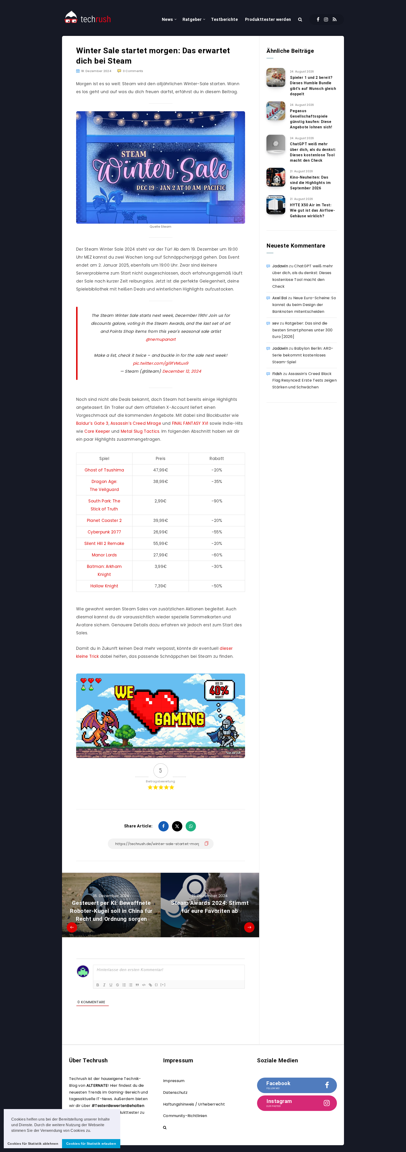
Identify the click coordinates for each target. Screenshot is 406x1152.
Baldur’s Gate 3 (92, 423)
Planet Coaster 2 (104, 520)
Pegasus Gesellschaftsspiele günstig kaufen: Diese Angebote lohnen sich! (311, 119)
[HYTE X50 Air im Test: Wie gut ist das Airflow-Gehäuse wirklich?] (275, 204)
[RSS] (334, 19)
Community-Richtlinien (185, 1115)
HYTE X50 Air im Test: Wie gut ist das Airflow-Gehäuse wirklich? (312, 210)
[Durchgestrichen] (117, 985)
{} (156, 984)
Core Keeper (97, 431)
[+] (163, 984)
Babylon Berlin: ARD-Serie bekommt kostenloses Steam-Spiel (302, 355)
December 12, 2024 (181, 371)
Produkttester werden (268, 19)
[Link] (150, 985)
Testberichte (224, 19)
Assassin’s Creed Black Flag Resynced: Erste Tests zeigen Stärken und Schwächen (304, 380)
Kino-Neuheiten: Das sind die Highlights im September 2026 (310, 182)
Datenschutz (175, 1092)
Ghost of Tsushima (104, 470)
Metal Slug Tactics (140, 431)
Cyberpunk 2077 (104, 532)
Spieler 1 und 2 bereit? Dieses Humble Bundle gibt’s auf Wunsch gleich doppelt (313, 85)
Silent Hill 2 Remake (104, 543)
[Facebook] (318, 19)
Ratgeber (192, 19)
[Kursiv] (104, 985)
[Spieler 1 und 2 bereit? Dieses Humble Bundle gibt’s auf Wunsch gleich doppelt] (275, 77)
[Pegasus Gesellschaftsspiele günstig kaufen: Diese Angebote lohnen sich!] (275, 110)
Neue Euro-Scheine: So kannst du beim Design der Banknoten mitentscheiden (304, 304)
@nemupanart (161, 339)
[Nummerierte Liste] (124, 985)
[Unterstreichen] (111, 985)
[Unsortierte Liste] (130, 985)
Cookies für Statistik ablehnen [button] (33, 1143)
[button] (93, 1131)
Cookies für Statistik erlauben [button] (91, 1143)
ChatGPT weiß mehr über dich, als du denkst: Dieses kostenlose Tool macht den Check (313, 152)
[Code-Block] (144, 985)
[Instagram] (326, 19)
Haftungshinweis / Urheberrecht (194, 1104)
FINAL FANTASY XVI (190, 423)
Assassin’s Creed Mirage (135, 423)
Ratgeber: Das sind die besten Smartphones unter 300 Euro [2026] (302, 330)
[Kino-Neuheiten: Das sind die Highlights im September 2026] (275, 177)
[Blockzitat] (137, 985)
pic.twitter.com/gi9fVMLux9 (160, 363)
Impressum (174, 1080)
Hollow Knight (104, 586)
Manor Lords (104, 555)
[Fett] (97, 985)
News (167, 19)
